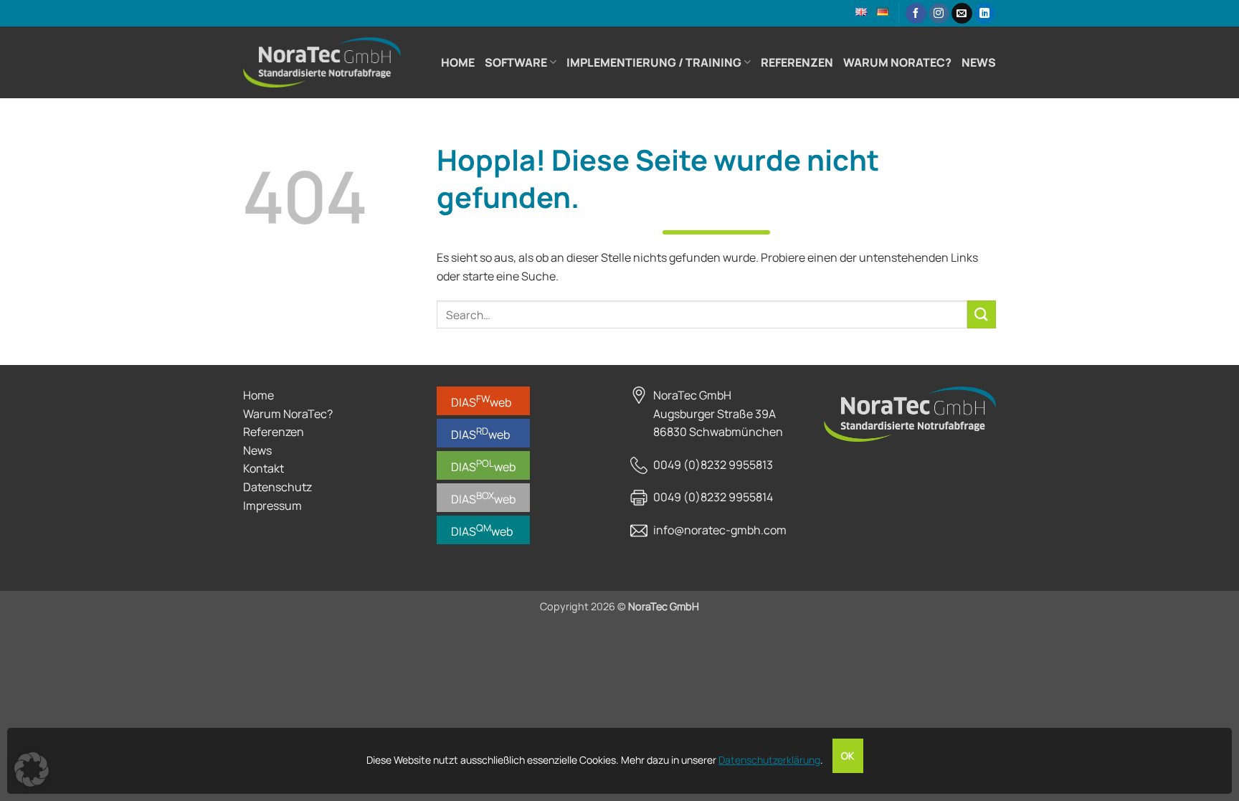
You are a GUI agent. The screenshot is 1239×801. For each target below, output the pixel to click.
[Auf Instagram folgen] (939, 13)
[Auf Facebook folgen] (916, 13)
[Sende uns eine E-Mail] (961, 13)
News (979, 62)
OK (848, 755)
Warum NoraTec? (897, 62)
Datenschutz (277, 487)
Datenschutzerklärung (769, 760)
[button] (31, 769)
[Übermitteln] (981, 314)
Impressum (272, 505)
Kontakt (263, 468)
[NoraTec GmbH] (322, 62)
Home (458, 62)
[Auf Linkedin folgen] (984, 13)
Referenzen (797, 62)
